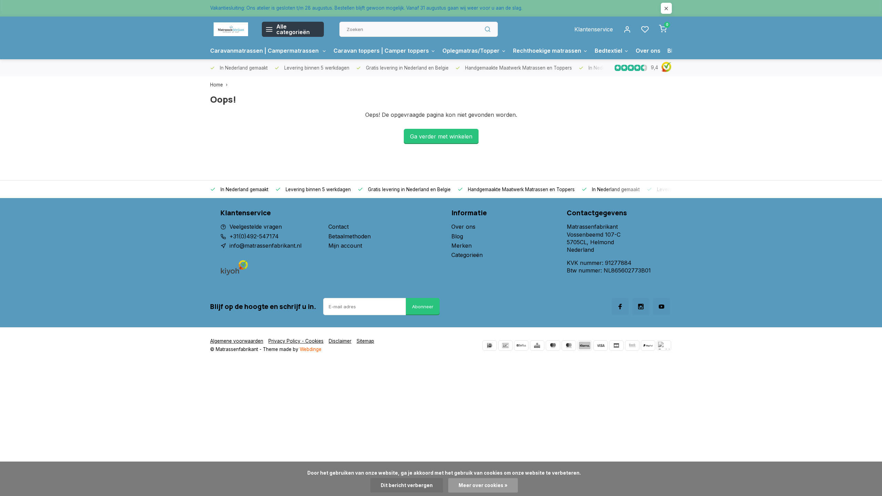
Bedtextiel (608, 50)
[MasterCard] (569, 345)
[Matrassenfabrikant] (231, 29)
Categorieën (467, 254)
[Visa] (600, 345)
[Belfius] (521, 345)
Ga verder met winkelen (441, 136)
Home (216, 84)
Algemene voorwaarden (236, 341)
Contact (338, 226)
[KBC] (537, 345)
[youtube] (661, 306)
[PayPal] (648, 345)
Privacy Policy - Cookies (296, 341)
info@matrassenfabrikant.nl (265, 245)
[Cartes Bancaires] (616, 345)
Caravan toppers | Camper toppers (381, 50)
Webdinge (310, 349)
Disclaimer (340, 341)
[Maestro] (553, 345)
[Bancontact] (505, 345)
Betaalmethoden (349, 236)
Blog (457, 236)
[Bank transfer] (632, 345)
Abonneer (422, 306)
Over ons (648, 50)
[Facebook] (620, 306)
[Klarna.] (584, 345)
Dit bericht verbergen (407, 485)
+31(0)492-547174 (254, 236)
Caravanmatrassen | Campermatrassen (265, 50)
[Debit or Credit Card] (664, 345)
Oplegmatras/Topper (471, 50)
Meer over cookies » (483, 485)
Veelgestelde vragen (255, 226)
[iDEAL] (489, 345)
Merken (461, 245)
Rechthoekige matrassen (547, 50)
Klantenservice (593, 29)
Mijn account (345, 245)
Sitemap (365, 341)
